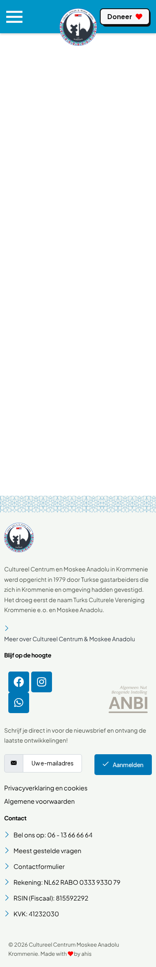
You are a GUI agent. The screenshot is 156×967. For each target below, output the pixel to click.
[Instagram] (41, 682)
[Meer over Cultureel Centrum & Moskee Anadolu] (78, 634)
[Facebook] (18, 682)
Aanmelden (128, 764)
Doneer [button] (119, 16)
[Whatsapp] (18, 702)
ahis (87, 953)
